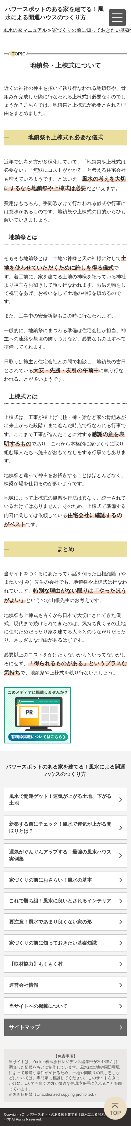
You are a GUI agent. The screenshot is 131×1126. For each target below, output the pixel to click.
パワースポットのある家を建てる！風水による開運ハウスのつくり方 (54, 13)
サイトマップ (24, 1027)
